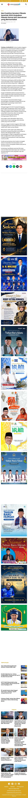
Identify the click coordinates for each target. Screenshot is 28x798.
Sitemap (12, 786)
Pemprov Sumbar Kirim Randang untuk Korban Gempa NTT (7, 759)
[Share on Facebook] (7, 166)
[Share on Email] (20, 166)
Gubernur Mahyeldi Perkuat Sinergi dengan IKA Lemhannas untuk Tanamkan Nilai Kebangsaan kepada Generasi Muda (20, 741)
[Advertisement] (14, 187)
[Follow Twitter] (22, 1)
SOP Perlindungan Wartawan (14, 790)
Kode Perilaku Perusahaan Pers (14, 792)
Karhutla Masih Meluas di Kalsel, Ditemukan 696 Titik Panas (7, 722)
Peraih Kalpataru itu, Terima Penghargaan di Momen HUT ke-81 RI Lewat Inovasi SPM (10, 675)
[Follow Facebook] (20, 1)
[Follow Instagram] (24, 1)
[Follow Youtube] (26, 1)
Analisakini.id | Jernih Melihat (16, 794)
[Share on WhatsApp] (14, 166)
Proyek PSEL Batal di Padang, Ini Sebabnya (20, 773)
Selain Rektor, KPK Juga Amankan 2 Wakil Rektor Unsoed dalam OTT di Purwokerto (7, 775)
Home (2, 10)
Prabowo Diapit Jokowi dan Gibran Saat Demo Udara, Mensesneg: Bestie (10, 700)
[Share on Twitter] (10, 166)
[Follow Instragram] (15, 784)
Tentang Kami (20, 786)
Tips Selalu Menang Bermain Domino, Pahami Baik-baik (8, 666)
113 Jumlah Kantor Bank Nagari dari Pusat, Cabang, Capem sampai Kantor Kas (9, 692)
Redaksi (6, 786)
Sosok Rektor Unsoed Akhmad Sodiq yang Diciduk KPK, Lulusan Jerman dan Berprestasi (20, 723)
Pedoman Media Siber (14, 788)
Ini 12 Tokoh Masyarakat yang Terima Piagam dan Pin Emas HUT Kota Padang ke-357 (10, 683)
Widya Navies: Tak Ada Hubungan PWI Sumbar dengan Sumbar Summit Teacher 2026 (7, 740)
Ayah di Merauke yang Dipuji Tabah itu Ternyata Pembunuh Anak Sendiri (20, 759)
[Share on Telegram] (17, 166)
